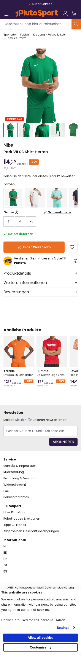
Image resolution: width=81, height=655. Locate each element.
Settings (63, 627)
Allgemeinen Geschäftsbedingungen (31, 531)
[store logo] (36, 13)
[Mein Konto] (65, 13)
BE (5, 552)
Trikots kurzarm (16, 38)
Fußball (25, 34)
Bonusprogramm (16, 497)
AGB (10, 587)
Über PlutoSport (15, 512)
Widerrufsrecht (14, 484)
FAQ (6, 491)
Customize (38, 647)
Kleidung (39, 34)
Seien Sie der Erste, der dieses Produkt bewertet (39, 176)
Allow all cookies (41, 637)
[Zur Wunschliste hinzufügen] (72, 247)
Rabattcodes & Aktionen (21, 518)
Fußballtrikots (57, 34)
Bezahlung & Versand (19, 478)
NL (5, 546)
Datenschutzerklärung (59, 587)
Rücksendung (13, 472)
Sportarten (10, 34)
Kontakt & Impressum (19, 466)
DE (5, 565)
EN (5, 571)
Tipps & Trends (14, 525)
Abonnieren (63, 441)
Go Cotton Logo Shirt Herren (50, 373)
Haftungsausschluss (29, 587)
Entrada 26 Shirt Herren (18, 373)
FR (5, 559)
